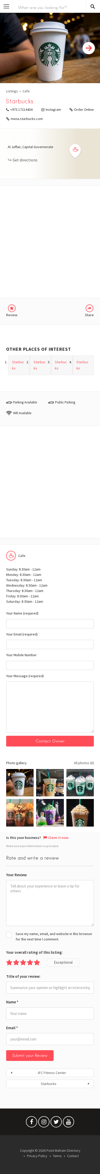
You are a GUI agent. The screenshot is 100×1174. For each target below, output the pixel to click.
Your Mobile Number (21, 655)
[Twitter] (56, 1123)
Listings (12, 91)
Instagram (53, 109)
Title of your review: (23, 976)
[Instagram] (44, 1123)
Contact (73, 1156)
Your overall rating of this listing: (34, 952)
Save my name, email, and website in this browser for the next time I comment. (54, 936)
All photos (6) (84, 763)
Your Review (16, 874)
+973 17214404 (21, 109)
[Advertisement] (50, 242)
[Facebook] (31, 1123)
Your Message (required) (25, 676)
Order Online (84, 109)
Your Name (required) (22, 613)
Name (12, 1002)
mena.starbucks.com (27, 118)
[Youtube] (68, 1123)
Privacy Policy (37, 1156)
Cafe (26, 91)
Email (12, 1027)
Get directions (25, 159)
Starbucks (48, 1083)
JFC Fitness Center (51, 1072)
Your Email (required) (22, 634)
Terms (57, 1156)
